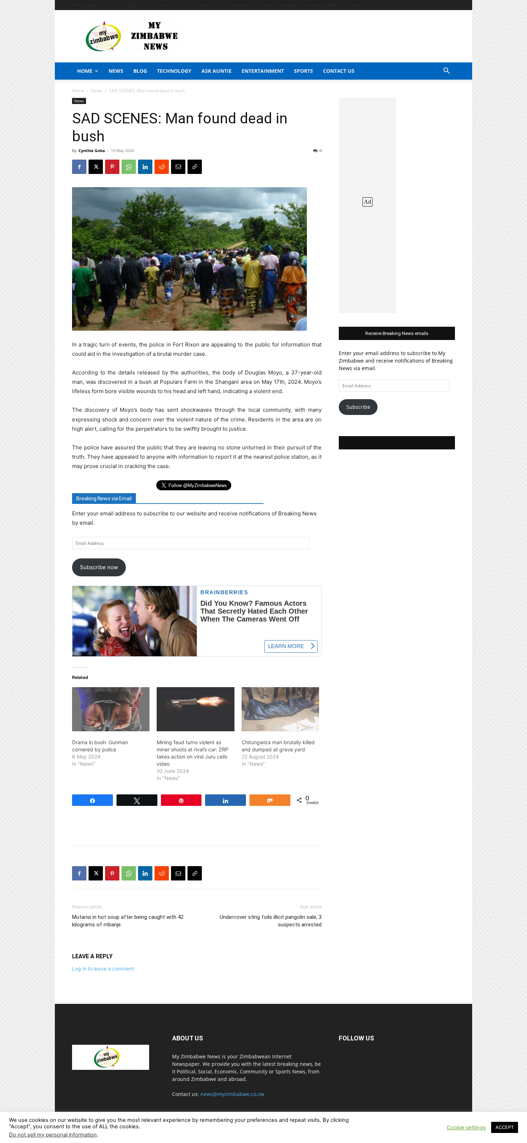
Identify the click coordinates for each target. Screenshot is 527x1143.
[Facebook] (79, 167)
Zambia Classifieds (321, 5)
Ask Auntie (216, 70)
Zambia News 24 (243, 5)
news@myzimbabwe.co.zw (232, 1094)
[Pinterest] (112, 167)
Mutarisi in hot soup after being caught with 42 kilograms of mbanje (128, 921)
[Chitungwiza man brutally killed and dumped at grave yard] (280, 709)
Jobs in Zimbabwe (281, 5)
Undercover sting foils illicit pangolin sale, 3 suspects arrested (271, 921)
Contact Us (355, 5)
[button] (446, 71)
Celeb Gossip (209, 5)
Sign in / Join (139, 5)
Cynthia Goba (92, 150)
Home (84, 70)
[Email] (178, 167)
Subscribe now (99, 567)
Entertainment (263, 70)
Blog (140, 70)
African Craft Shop (173, 5)
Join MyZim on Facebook (396, 442)
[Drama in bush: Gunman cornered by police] (110, 709)
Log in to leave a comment (103, 968)
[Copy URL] (194, 167)
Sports (303, 70)
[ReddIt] (162, 167)
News (116, 70)
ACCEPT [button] (504, 1127)
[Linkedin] (145, 167)
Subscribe (358, 406)
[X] (96, 167)
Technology (174, 70)
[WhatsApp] (129, 167)
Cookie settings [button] (466, 1127)
